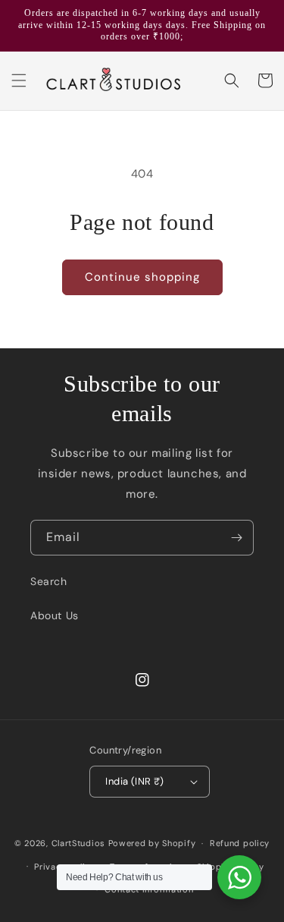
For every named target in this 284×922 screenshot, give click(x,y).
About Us (54, 615)
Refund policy (240, 843)
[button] (19, 80)
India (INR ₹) (134, 781)
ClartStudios (78, 843)
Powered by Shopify (152, 843)
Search (48, 581)
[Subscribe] (236, 537)
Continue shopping (142, 277)
